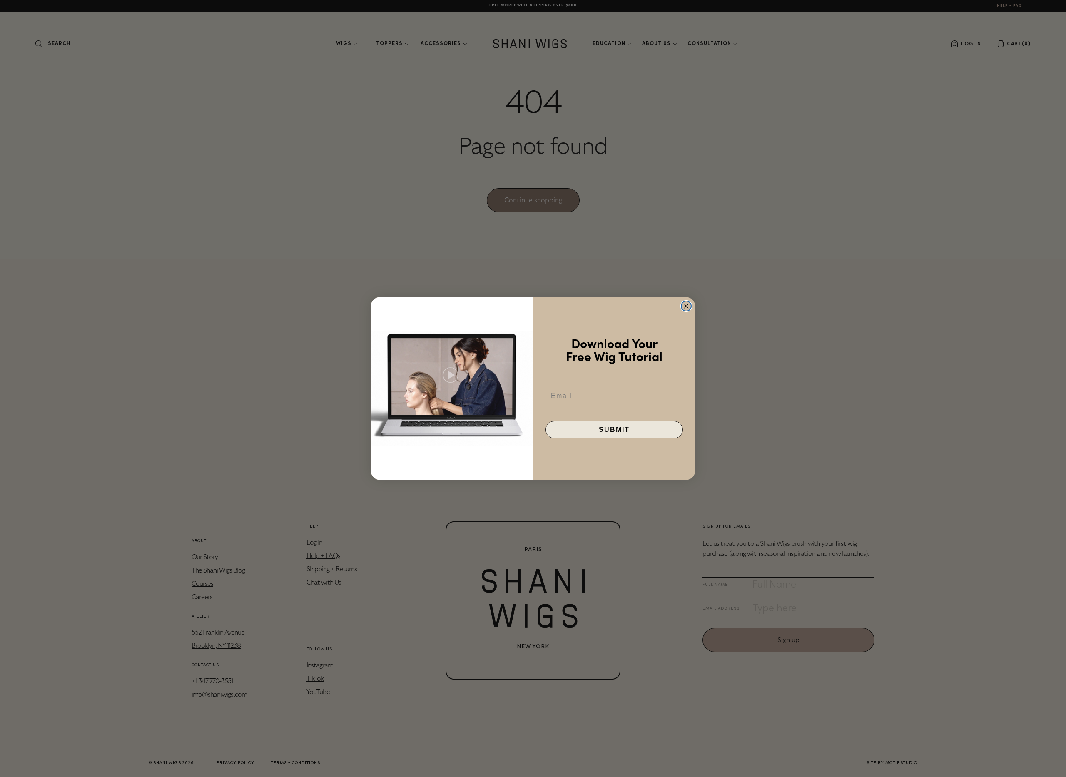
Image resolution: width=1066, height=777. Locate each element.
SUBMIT (614, 429)
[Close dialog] (686, 306)
